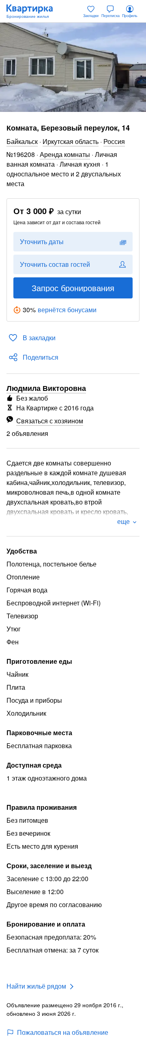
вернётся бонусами (67, 309)
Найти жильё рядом (36, 986)
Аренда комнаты (65, 154)
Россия (114, 141)
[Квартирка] (33, 11)
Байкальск (22, 141)
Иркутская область (71, 141)
